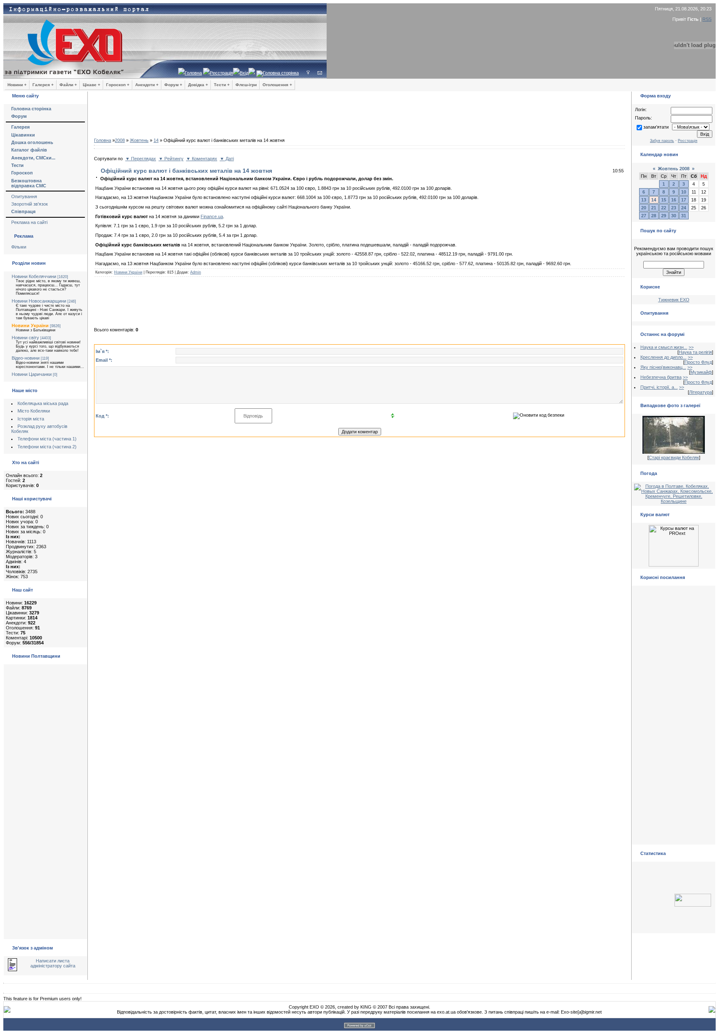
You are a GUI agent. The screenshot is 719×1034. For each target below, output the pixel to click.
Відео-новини (26, 357)
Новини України (30, 325)
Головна (193, 72)
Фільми (18, 246)
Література (700, 392)
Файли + (68, 84)
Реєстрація (221, 72)
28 (653, 215)
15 (663, 199)
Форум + (173, 84)
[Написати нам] (319, 72)
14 (156, 140)
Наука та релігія (695, 352)
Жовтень (139, 140)
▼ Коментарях (201, 158)
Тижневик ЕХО (673, 299)
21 (653, 207)
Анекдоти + (147, 84)
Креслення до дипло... (663, 357)
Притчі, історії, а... (659, 387)
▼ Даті (227, 158)
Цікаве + (91, 84)
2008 (120, 140)
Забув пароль (662, 141)
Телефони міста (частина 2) (47, 446)
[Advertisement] (359, 116)
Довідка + (198, 84)
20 (643, 207)
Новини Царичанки (32, 374)
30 (673, 215)
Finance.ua (212, 216)
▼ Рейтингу (171, 158)
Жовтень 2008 (673, 168)
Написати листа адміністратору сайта (52, 963)
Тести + (222, 84)
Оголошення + (277, 84)
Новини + (17, 84)
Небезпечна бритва (661, 377)
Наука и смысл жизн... (663, 347)
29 (663, 215)
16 (673, 199)
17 (683, 199)
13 (643, 199)
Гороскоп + (117, 84)
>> (691, 347)
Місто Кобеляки (33, 410)
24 (683, 207)
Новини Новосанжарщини (39, 300)
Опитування (24, 196)
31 (683, 215)
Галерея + (43, 84)
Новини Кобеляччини (34, 276)
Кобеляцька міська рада (42, 403)
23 (673, 207)
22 (663, 207)
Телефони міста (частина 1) (47, 438)
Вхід (244, 72)
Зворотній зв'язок (29, 203)
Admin (195, 272)
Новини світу (25, 337)
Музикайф (701, 372)
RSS (707, 19)
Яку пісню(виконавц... (663, 367)
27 (643, 215)
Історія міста (30, 418)
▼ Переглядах (140, 158)
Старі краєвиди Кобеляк (674, 457)
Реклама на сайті (29, 222)
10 (683, 191)
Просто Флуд (698, 362)
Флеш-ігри (246, 84)
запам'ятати (656, 126)
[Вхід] (308, 72)
